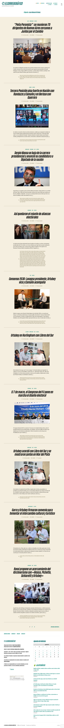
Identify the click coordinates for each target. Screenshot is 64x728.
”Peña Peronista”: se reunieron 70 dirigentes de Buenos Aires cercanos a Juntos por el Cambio (32, 28)
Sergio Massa (23, 201)
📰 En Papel (49, 4)
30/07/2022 (32, 35)
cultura (23, 555)
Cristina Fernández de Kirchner (37, 377)
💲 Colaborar (55, 3)
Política (33, 87)
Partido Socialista (29, 323)
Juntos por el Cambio (22, 77)
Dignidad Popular (41, 253)
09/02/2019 (32, 399)
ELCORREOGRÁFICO (11, 725)
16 (58, 652)
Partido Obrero (36, 263)
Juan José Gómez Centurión (34, 257)
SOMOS (27, 265)
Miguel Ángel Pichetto (37, 200)
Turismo (21, 556)
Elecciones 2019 (31, 436)
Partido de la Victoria (29, 262)
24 (35, 656)
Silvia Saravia (21, 379)
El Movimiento (26, 254)
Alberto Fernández (22, 198)
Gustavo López (40, 256)
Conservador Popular (28, 253)
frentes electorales (29, 256)
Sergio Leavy (29, 617)
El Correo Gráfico (26, 35)
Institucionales (30, 506)
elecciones (27, 436)
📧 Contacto (55, 4)
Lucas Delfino (27, 77)
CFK (24, 496)
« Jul (35, 660)
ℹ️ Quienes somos (49, 3)
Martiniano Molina (37, 77)
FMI (34, 615)
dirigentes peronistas (33, 75)
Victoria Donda (22, 266)
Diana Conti (37, 253)
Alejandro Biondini (42, 251)
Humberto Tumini (32, 496)
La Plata (35, 506)
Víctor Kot (43, 265)
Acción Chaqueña (22, 251)
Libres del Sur (37, 378)
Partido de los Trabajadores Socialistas (38, 262)
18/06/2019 (32, 163)
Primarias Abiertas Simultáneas (27, 264)
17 (35, 654)
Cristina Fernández (33, 253)
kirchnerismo (31, 437)
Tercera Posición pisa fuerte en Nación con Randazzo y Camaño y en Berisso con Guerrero (32, 94)
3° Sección (26, 331)
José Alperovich (39, 436)
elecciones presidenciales (32, 254)
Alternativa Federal (22, 377)
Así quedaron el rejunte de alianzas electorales (32, 215)
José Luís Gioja (29, 257)
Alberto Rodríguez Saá (37, 251)
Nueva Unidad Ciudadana (34, 261)
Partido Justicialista (26, 263)
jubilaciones (25, 616)
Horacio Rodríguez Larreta (31, 76)
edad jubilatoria (26, 615)
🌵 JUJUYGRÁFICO (39, 665)
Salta (21, 265)
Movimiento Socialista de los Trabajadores (39, 260)
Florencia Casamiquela (40, 75)
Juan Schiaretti (28, 437)
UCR (31, 265)
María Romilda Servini (41, 437)
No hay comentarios (39, 35)
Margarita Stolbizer (30, 322)
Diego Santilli (29, 75)
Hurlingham (23, 378)
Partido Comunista (23, 262)
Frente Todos (31, 199)
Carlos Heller (31, 252)
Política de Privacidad (21, 725)
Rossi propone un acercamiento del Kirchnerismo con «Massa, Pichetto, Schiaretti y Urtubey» (32, 572)
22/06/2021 (32, 101)
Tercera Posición (34, 140)
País (34, 149)
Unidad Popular (34, 265)
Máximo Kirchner (31, 200)
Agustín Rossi (21, 615)
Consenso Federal (22, 253)
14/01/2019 (33, 458)
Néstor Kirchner (42, 322)
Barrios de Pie (27, 377)
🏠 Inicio (37, 3)
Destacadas (31, 149)
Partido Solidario (40, 263)
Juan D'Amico (37, 76)
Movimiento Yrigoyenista (23, 261)
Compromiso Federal (41, 252)
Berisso (30, 87)
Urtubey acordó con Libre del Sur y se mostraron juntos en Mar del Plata (32, 453)
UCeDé (30, 265)
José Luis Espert (24, 257)
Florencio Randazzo (34, 139)
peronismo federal (22, 617)
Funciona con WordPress (31, 725)
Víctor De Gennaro (39, 265)
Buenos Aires (21, 75)
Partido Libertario (31, 263)
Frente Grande (38, 255)
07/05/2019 (32, 338)
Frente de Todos (22, 199)
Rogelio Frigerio (39, 323)
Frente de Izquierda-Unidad (27, 255)
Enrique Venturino (38, 254)
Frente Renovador (26, 199)
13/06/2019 (32, 220)
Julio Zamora (41, 199)
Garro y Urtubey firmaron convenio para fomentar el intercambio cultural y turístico (32, 512)
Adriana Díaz (26, 251)
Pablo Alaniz (42, 77)
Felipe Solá (42, 198)
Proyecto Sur (35, 264)
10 (35, 652)
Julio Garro (32, 555)
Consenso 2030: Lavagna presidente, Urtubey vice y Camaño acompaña (32, 280)
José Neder (43, 436)
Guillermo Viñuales (24, 76)
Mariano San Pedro (32, 77)
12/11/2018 (32, 579)
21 (50, 654)
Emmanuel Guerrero (22, 139)
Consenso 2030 (30, 198)
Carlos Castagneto (27, 252)
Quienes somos (7, 633)
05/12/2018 (32, 517)
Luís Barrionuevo (36, 437)
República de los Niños (39, 555)
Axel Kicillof (26, 198)
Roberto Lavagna (39, 264)
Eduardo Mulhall (22, 254)
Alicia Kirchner (28, 435)
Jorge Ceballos (27, 378)
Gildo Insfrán (35, 436)
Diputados (39, 198)
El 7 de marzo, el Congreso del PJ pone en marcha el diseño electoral (32, 394)
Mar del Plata (21, 497)
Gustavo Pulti (24, 140)
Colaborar (13, 633)
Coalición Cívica (36, 252)
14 (50, 652)
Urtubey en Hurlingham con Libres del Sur (32, 335)
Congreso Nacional (38, 435)
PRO (23, 78)
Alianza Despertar (22, 252)
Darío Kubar (25, 75)
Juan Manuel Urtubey (42, 76)
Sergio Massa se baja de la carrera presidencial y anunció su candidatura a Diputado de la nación (32, 156)
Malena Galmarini (26, 200)
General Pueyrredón (40, 139)
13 (46, 652)
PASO (41, 200)
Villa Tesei (24, 379)
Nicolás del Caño (29, 261)
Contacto (23, 633)
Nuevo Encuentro (41, 261)
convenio (21, 555)
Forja (23, 255)
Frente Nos (41, 255)
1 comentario (39, 458)
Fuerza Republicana (35, 256)
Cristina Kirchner (35, 198)
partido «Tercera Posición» (23, 323)
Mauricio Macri (25, 260)
